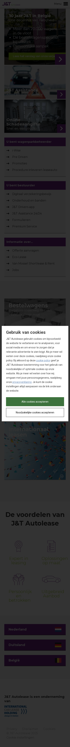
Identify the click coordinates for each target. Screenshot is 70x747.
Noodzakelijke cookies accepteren (35, 412)
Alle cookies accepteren (35, 401)
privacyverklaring (22, 382)
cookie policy (43, 360)
